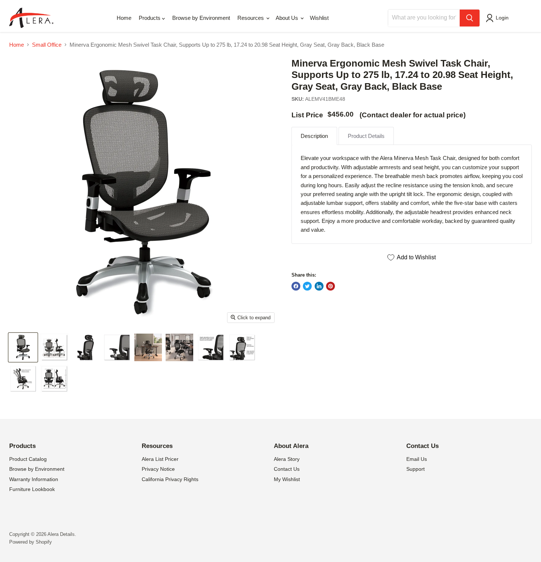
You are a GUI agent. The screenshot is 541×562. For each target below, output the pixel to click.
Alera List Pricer (160, 459)
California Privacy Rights (170, 479)
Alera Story (287, 459)
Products (150, 18)
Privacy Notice (158, 469)
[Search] (470, 18)
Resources (251, 18)
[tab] (314, 136)
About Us (288, 18)
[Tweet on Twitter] (307, 286)
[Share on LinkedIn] (319, 286)
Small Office (46, 45)
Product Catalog (28, 459)
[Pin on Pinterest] (330, 286)
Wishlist (319, 18)
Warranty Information (33, 479)
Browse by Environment (201, 18)
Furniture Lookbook (32, 489)
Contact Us (287, 469)
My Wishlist (287, 479)
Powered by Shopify (30, 542)
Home (124, 18)
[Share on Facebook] (295, 286)
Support (415, 469)
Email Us (416, 459)
